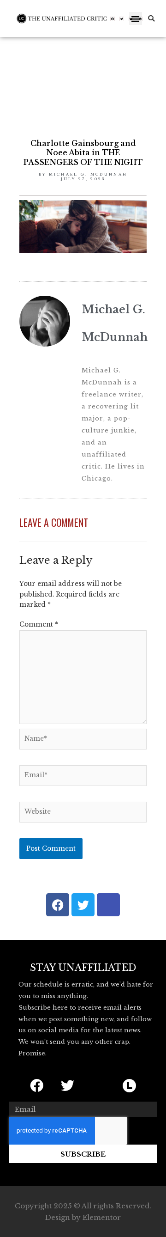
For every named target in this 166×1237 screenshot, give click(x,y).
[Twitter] (121, 19)
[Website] (83, 814)
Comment (38, 624)
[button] (135, 18)
